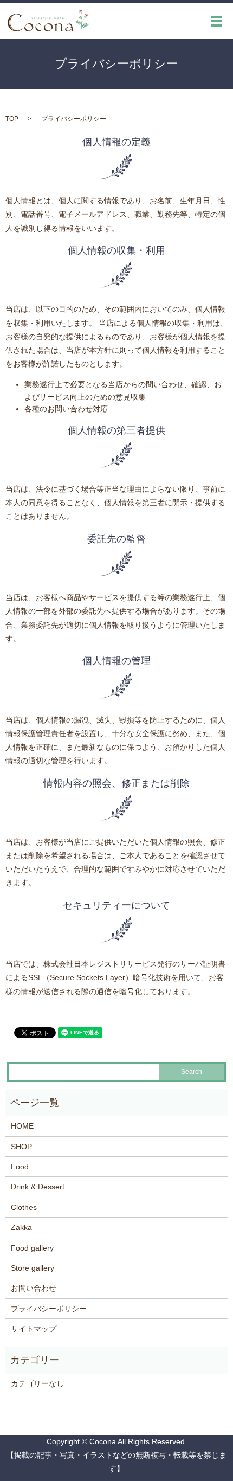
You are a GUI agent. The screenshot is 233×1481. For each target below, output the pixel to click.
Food (20, 1166)
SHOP (21, 1146)
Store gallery (32, 1268)
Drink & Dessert (37, 1186)
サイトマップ (33, 1328)
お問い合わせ (33, 1288)
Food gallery (32, 1248)
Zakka (21, 1227)
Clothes (24, 1207)
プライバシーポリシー (49, 1308)
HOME (22, 1126)
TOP (11, 119)
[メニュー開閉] (216, 21)
